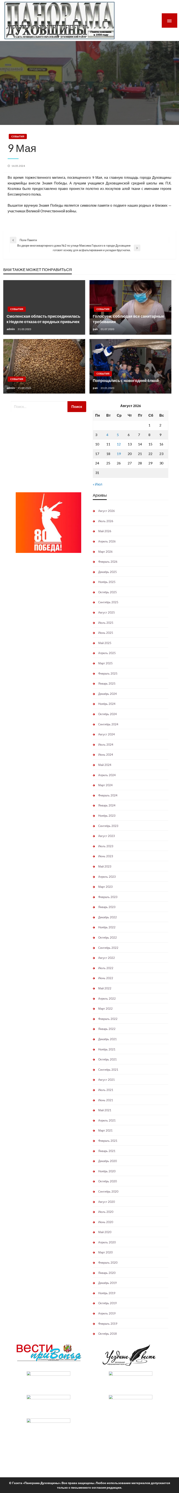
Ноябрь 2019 (106, 1293)
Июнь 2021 (105, 1100)
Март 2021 (105, 1130)
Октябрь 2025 (107, 592)
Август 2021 (106, 1079)
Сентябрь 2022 (108, 947)
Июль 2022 (105, 968)
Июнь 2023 (105, 856)
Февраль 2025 (107, 673)
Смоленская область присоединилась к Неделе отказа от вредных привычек (43, 319)
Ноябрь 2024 (106, 704)
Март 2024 (105, 785)
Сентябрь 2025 (108, 602)
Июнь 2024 (105, 754)
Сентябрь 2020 (108, 1191)
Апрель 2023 (107, 876)
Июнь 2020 (105, 1222)
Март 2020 (105, 1252)
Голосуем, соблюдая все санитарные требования (128, 319)
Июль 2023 (105, 846)
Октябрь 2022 (107, 937)
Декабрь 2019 (107, 1283)
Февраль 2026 (107, 561)
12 (119, 444)
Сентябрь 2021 (108, 1069)
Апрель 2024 (107, 775)
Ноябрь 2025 (106, 582)
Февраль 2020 (107, 1262)
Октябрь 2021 (107, 1059)
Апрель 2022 (107, 998)
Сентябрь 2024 (108, 724)
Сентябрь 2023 (108, 826)
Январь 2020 (106, 1273)
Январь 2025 (106, 683)
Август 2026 (106, 511)
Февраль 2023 (107, 897)
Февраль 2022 (107, 1019)
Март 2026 (105, 551)
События (17, 136)
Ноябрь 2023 (106, 815)
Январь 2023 (106, 907)
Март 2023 (105, 886)
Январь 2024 (106, 805)
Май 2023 (104, 866)
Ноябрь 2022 (106, 927)
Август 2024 (106, 734)
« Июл (97, 484)
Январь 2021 (106, 1151)
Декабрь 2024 (107, 693)
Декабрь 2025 (107, 572)
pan (95, 329)
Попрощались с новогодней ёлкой (126, 380)
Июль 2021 (105, 1090)
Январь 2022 (106, 1029)
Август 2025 (106, 612)
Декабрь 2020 (107, 1161)
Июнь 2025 (105, 632)
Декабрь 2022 (107, 917)
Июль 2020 (105, 1211)
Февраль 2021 (107, 1140)
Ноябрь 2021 (106, 1049)
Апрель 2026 (107, 541)
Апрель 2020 (107, 1242)
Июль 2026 (105, 521)
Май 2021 (104, 1110)
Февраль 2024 (107, 795)
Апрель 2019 (107, 1313)
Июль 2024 (105, 744)
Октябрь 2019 (107, 1303)
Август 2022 (106, 958)
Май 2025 (104, 643)
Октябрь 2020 (107, 1181)
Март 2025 (105, 663)
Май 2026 (104, 531)
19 (119, 454)
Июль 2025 (105, 622)
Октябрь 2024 (107, 714)
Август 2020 (106, 1201)
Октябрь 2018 (107, 1333)
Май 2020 (104, 1232)
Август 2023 (106, 836)
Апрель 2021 (107, 1120)
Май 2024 (104, 765)
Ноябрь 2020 (106, 1171)
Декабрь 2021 (107, 1039)
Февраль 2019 (107, 1323)
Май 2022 (104, 988)
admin (11, 329)
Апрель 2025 (107, 653)
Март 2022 (105, 1008)
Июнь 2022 (105, 978)
